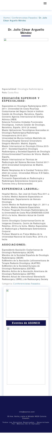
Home (6, 18)
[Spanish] (17, 8)
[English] (3, 8)
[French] (7, 8)
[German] (10, 8)
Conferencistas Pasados (24, 18)
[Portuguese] (14, 8)
